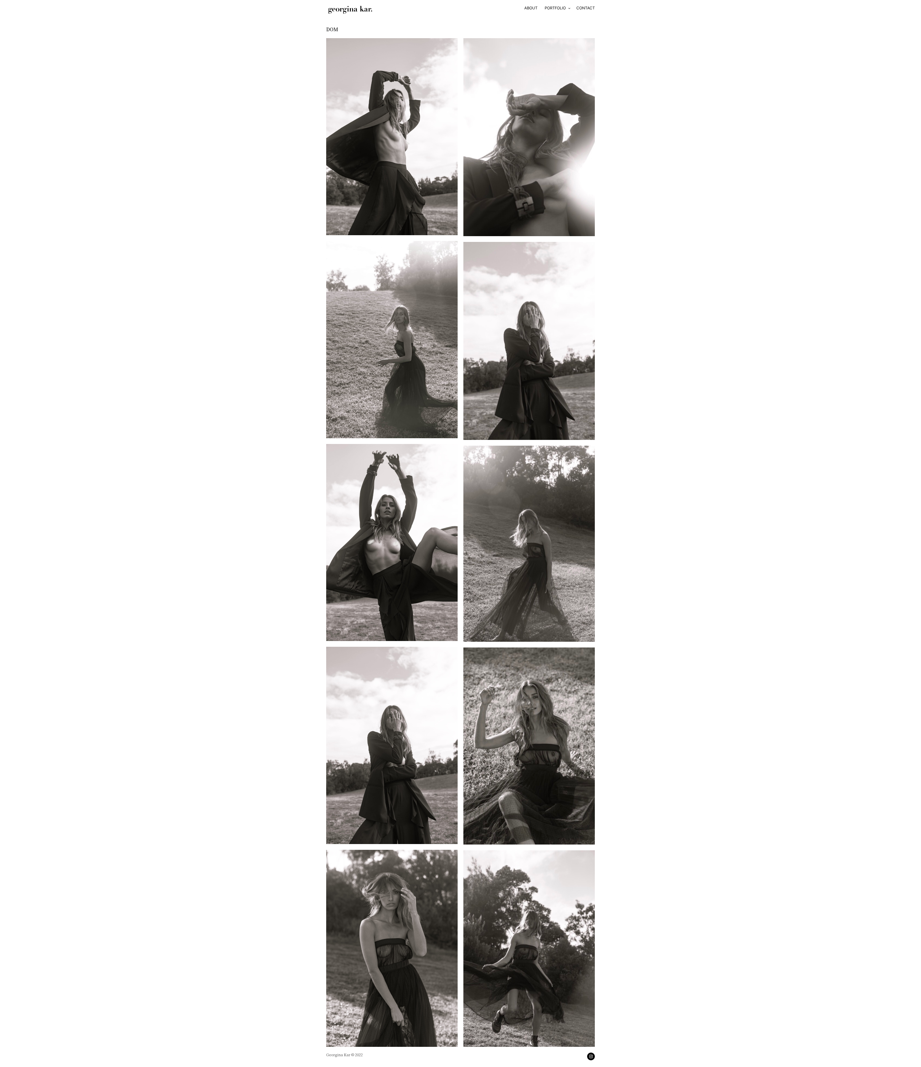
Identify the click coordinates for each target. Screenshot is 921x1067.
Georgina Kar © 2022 (344, 1054)
